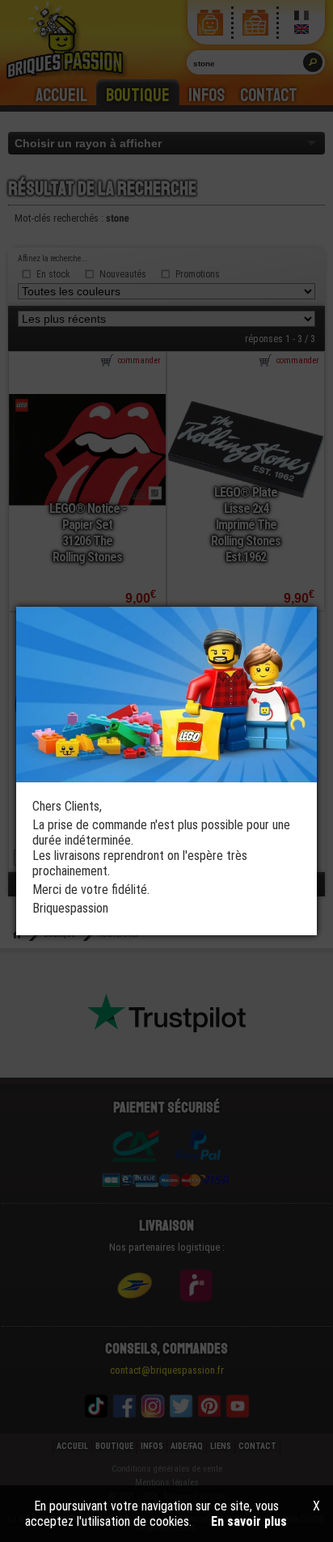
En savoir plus (249, 1521)
